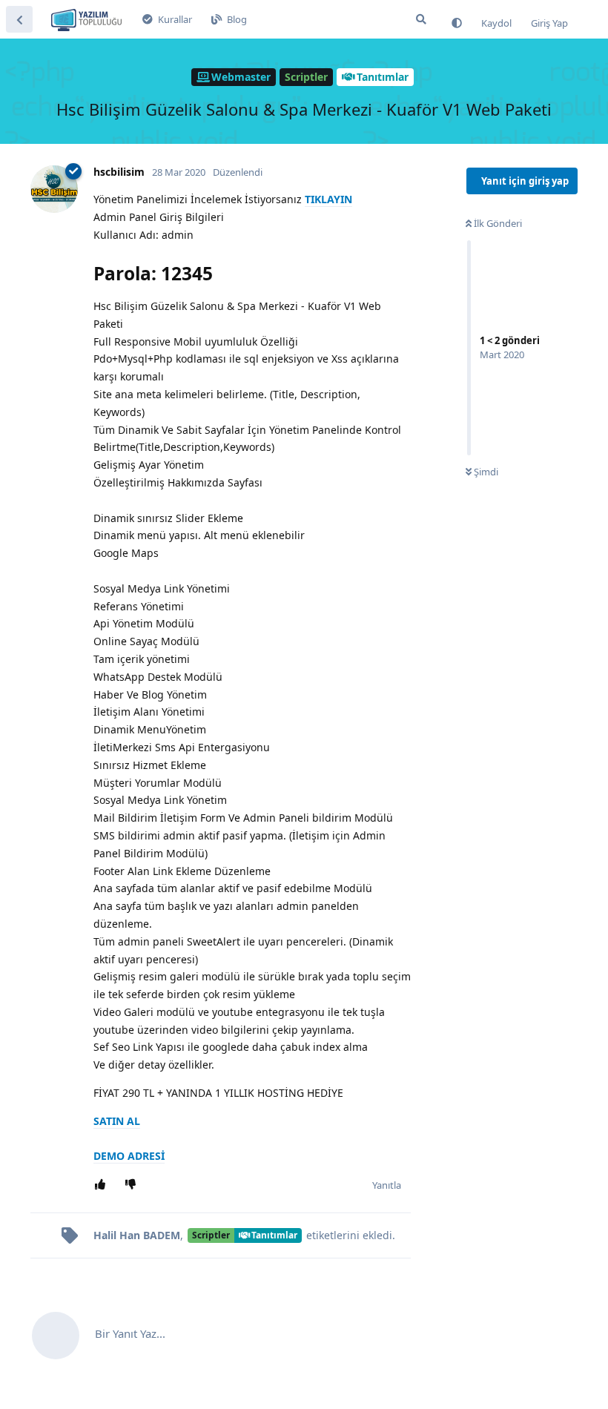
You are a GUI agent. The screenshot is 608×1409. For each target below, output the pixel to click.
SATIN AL (116, 1121)
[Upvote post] (102, 1185)
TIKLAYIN (328, 199)
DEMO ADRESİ (129, 1156)
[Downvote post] (133, 1185)
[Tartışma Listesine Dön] (19, 19)
